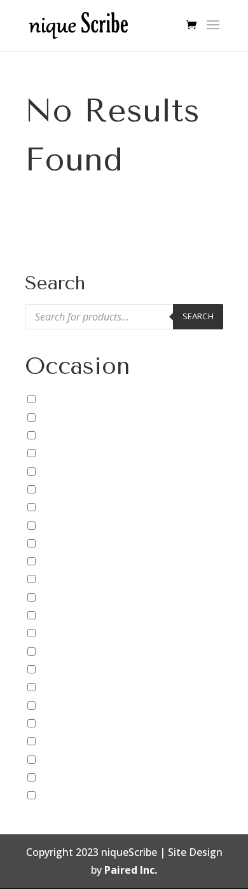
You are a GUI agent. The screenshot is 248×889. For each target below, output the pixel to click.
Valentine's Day (76, 777)
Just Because (69, 669)
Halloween (64, 651)
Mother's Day (71, 687)
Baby (50, 435)
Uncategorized (74, 399)
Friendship (64, 615)
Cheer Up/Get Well (83, 471)
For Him (58, 579)
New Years (64, 705)
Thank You (65, 759)
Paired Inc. (130, 870)
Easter (54, 525)
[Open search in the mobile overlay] (124, 316)
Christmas (63, 489)
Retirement (66, 723)
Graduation (66, 633)
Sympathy (62, 741)
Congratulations (78, 507)
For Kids (58, 597)
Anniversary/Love (80, 417)
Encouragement (77, 543)
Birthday (59, 453)
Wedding (60, 795)
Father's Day (69, 561)
